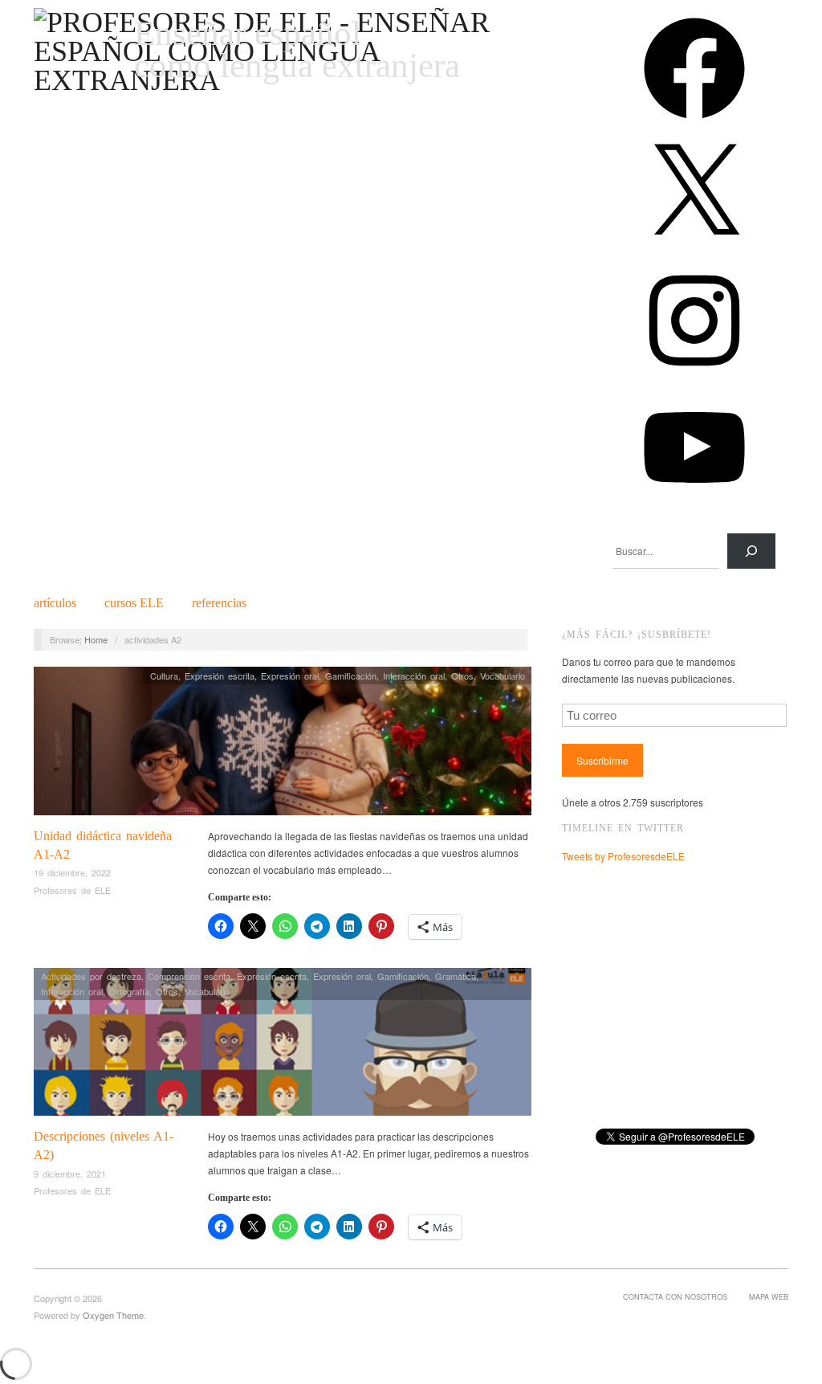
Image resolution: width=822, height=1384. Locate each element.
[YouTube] (694, 503)
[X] (694, 250)
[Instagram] (694, 376)
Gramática (455, 976)
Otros (462, 675)
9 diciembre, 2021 (70, 1173)
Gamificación (350, 675)
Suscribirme (602, 760)
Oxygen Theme (113, 1314)
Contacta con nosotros (675, 1296)
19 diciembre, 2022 (72, 872)
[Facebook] (694, 124)
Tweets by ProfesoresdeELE (623, 856)
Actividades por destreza (91, 976)
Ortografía (129, 991)
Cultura (164, 675)
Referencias (219, 603)
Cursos (134, 603)
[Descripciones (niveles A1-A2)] (282, 1046)
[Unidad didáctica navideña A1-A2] (282, 745)
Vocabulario (502, 675)
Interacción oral (414, 675)
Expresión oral (290, 675)
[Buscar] (751, 551)
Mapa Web (768, 1296)
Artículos (55, 603)
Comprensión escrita (189, 976)
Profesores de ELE (72, 890)
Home (96, 639)
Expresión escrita (219, 675)
